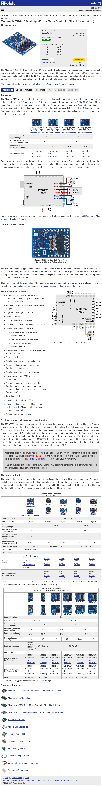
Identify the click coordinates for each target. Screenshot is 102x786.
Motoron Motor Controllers (41, 15)
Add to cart (79, 60)
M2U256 (93, 514)
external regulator (38, 389)
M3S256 (43, 602)
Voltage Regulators (16, 748)
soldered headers (29, 565)
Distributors (51, 780)
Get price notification (77, 65)
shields (42, 105)
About (71, 780)
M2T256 (93, 505)
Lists (43, 780)
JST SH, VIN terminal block (30, 557)
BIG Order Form (62, 780)
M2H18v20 (92, 614)
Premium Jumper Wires (18, 756)
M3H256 (43, 614)
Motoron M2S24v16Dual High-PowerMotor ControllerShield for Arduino (69, 130)
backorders (46, 62)
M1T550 (48, 504)
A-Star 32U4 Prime (85, 102)
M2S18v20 (92, 602)
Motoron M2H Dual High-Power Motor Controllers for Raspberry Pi (37, 712)
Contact (77, 780)
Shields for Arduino (16, 720)
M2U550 (63, 514)
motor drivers (18, 105)
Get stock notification (77, 35)
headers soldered (47, 559)
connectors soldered (23, 286)
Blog (15, 780)
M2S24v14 (55, 602)
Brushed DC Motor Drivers (19, 741)
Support (21, 780)
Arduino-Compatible (17, 734)
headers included (47, 564)
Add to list (81, 63)
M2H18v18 (80, 614)
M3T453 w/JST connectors (30, 506)
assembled (38, 151)
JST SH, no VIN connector (28, 561)
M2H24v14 (55, 614)
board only (38, 156)
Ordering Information (33, 780)
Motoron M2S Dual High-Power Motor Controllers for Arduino (34, 691)
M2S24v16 (68, 602)
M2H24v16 (68, 614)
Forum (10, 780)
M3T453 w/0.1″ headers (30, 515)
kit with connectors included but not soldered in (59, 286)
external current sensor (40, 459)
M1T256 (78, 504)
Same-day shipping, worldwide (89, 10)
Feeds (27, 778)
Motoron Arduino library (16, 404)
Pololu (49, 33)
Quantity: (45, 59)
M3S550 (30, 602)
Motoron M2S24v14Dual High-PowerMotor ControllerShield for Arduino (85, 130)
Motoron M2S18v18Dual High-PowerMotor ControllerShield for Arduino (53, 130)
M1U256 (78, 513)
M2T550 (63, 505)
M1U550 (48, 513)
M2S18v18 (80, 602)
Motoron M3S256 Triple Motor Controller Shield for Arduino (34, 705)
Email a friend (17, 778)
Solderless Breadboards (18, 770)
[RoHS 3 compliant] (46, 40)
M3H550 (30, 614)
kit (35, 154)
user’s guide (26, 414)
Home (5, 780)
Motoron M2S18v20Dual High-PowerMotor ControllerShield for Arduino (37, 130)
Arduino (42, 102)
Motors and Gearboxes (18, 727)
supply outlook (80, 33)
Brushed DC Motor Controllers (14, 15)
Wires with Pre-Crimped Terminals (23, 763)
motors (28, 102)
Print (6, 778)
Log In (93, 3)
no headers (26, 567)
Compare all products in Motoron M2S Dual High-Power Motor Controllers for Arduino (40, 84)
